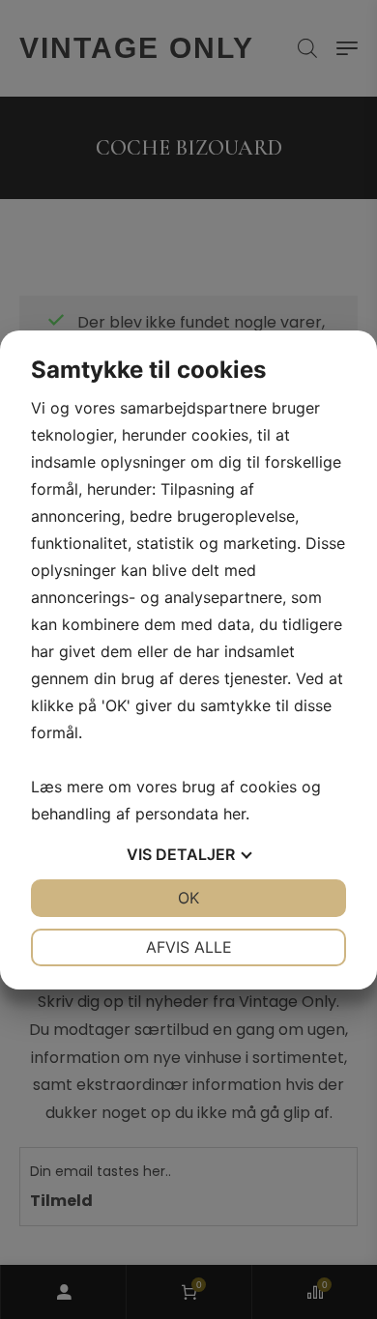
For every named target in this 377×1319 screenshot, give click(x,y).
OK (188, 897)
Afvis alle (189, 947)
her (234, 813)
